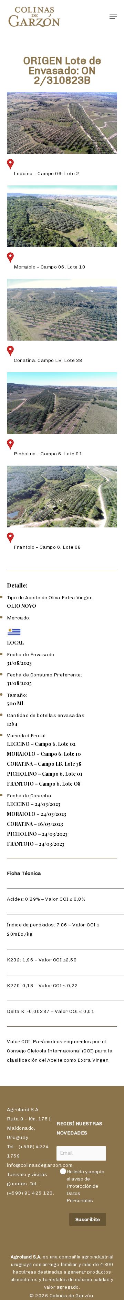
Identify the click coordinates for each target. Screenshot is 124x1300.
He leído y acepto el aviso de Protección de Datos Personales (85, 1186)
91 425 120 (38, 1193)
